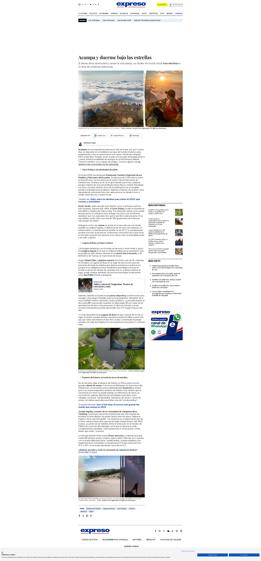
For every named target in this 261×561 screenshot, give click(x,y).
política (93, 13)
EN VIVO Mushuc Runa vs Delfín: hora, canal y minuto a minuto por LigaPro (158, 242)
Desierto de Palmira (93, 509)
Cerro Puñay (122, 509)
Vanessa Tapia (90, 143)
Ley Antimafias (94, 20)
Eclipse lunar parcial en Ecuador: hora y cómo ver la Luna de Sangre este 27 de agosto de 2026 (167, 268)
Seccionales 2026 (124, 20)
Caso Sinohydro (109, 20)
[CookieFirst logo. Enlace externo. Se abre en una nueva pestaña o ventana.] (2, 553)
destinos (84, 511)
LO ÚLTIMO (83, 13)
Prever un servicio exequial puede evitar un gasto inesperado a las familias (158, 250)
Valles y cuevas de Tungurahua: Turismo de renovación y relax (113, 285)
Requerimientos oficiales (115, 540)
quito (144, 13)
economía (103, 13)
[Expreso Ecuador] (95, 533)
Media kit (150, 540)
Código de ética (90, 540)
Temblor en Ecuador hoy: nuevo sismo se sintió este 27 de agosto (166, 286)
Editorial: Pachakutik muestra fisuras (147, 20)
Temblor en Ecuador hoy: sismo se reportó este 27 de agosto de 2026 (166, 280)
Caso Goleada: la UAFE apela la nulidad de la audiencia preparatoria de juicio (158, 233)
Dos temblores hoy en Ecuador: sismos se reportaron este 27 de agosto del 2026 (166, 274)
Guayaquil (135, 13)
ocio (162, 13)
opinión (114, 13)
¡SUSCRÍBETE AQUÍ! (87, 452)
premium (178, 13)
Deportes (153, 13)
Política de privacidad (187, 551)
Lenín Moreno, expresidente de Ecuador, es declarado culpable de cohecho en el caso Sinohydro (158, 222)
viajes (91, 511)
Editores (137, 540)
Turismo (132, 509)
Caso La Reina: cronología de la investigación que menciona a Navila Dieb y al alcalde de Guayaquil (167, 293)
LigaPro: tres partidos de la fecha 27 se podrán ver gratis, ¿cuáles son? (158, 212)
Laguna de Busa (109, 509)
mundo (170, 13)
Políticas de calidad (170, 540)
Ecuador (124, 13)
